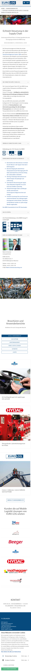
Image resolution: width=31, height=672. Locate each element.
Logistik (15, 352)
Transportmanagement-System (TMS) (12, 54)
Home (3, 8)
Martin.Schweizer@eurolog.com (14, 267)
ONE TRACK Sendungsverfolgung (8, 626)
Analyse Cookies (10, 660)
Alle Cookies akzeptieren (9, 668)
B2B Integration (4, 622)
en (28, 2)
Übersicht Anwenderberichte (15, 500)
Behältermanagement (15, 342)
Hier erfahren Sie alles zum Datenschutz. (11, 651)
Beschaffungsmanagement (7, 623)
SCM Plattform (14, 339)
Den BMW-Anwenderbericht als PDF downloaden (15, 207)
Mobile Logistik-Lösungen (15, 345)
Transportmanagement (6, 625)
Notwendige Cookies (11, 656)
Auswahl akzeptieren (8, 665)
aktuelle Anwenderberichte (14, 335)
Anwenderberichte (12, 8)
